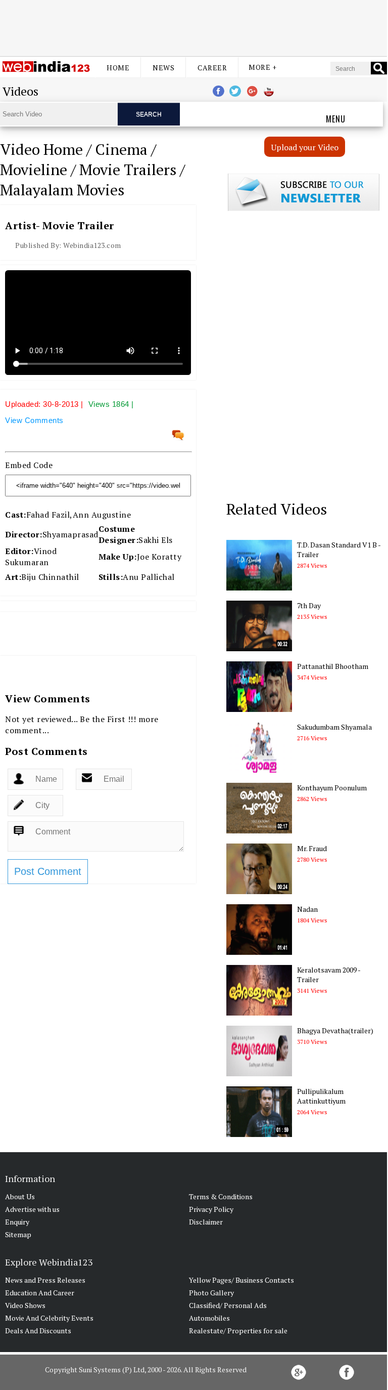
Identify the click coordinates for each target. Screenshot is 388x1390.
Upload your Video (304, 147)
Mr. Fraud (312, 848)
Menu (336, 119)
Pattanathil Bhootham (332, 666)
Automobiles (209, 1318)
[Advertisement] (193, 27)
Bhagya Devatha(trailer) (335, 1030)
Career (212, 67)
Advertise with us (32, 1209)
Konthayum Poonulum (332, 787)
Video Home (41, 149)
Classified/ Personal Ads (228, 1305)
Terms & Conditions (221, 1196)
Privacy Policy (211, 1209)
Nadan (307, 909)
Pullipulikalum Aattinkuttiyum (321, 1096)
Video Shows (25, 1305)
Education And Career (39, 1292)
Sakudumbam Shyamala (334, 727)
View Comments (34, 420)
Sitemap (18, 1234)
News (163, 67)
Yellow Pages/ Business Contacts (241, 1280)
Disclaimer (206, 1222)
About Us (20, 1196)
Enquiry (17, 1222)
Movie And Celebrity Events (49, 1318)
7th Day (309, 605)
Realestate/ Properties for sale (238, 1330)
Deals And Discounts (38, 1330)
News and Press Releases (45, 1280)
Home (118, 67)
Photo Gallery (211, 1292)
